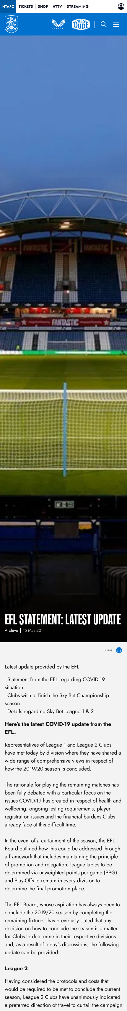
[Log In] (121, 6)
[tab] (8, 6)
